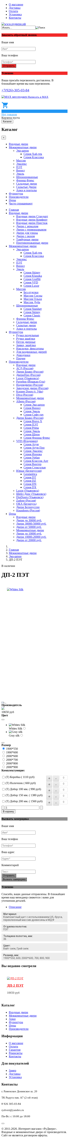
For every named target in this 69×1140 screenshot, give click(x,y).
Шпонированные (27, 177)
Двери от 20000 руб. (29, 540)
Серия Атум (31, 444)
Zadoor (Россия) (26, 500)
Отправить (9, 65)
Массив (21, 160)
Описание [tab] (15, 907)
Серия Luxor (31, 285)
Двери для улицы (27, 232)
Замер (12, 1070)
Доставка (14, 7)
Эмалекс (21, 163)
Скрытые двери (26, 325)
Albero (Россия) (26, 401)
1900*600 (12, 752)
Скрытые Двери (26, 187)
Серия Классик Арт (36, 460)
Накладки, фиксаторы (30, 348)
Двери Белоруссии (28, 507)
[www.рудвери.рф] (13, 24)
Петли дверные (26, 341)
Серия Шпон (32, 434)
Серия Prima (31, 427)
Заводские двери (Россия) (32, 388)
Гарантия (14, 1049)
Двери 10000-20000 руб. (31, 536)
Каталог (7, 121)
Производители (19, 196)
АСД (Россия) (24, 368)
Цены (12, 200)
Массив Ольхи (33, 299)
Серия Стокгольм (35, 467)
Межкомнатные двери (23, 147)
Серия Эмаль (32, 411)
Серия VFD (31, 282)
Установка (15, 14)
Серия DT (30, 477)
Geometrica (30, 474)
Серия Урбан (32, 457)
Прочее (20, 358)
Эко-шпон (22, 150)
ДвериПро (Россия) (28, 375)
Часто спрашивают (21, 203)
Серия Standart (33, 308)
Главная (14, 209)
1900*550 (12, 748)
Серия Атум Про (34, 447)
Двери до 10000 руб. (29, 533)
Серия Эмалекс (33, 451)
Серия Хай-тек (33, 153)
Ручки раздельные (27, 335)
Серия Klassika (33, 275)
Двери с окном (25, 236)
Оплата (13, 11)
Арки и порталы (26, 190)
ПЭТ (19, 167)
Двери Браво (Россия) (29, 371)
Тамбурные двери (27, 239)
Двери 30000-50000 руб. (31, 523)
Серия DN (30, 484)
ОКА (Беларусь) (26, 503)
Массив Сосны (33, 295)
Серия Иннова (33, 454)
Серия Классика (34, 157)
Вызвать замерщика (14, 879)
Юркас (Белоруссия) (29, 470)
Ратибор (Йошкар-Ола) (30, 381)
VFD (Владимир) (27, 441)
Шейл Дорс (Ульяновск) (31, 493)
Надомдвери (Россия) (29, 384)
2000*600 (12, 756)
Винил (20, 170)
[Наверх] (2, 1123)
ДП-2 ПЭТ (15, 985)
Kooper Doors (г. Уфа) (29, 391)
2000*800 (12, 763)
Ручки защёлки (25, 338)
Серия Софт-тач (33, 414)
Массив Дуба (32, 302)
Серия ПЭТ (31, 424)
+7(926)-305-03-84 (15, 90)
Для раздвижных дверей (31, 351)
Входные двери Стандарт (32, 216)
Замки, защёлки (26, 345)
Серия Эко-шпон (34, 404)
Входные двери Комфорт (31, 219)
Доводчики (23, 355)
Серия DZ (30, 480)
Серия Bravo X (33, 421)
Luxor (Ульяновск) (27, 378)
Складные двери (26, 183)
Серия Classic (32, 315)
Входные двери (18, 144)
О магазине (16, 4)
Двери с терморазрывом (31, 229)
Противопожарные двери (32, 242)
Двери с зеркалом (27, 226)
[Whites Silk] (15, 589)
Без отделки (31, 292)
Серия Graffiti (32, 279)
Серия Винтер (32, 464)
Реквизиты (15, 1053)
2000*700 (12, 759)
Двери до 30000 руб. (29, 520)
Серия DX (30, 487)
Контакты (15, 17)
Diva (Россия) (24, 394)
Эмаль (20, 173)
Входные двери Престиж (31, 223)
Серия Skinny (32, 272)
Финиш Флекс (25, 180)
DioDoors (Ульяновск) (29, 497)
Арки (12, 1018)
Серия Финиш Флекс (37, 437)
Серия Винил (32, 408)
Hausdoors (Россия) (28, 510)
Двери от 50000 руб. (29, 527)
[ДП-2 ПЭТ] (15, 978)
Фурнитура (16, 193)
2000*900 (12, 767)
